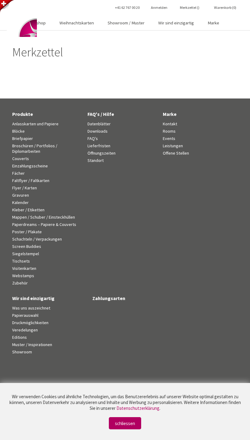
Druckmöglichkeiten (30, 322)
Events (169, 138)
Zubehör (20, 283)
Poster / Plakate (27, 231)
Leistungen (173, 145)
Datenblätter (99, 124)
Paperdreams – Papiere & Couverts (44, 224)
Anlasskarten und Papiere (35, 124)
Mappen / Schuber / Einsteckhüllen (43, 217)
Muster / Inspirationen (32, 344)
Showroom (22, 352)
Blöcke (18, 131)
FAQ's (93, 138)
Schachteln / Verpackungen (37, 239)
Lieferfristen (99, 145)
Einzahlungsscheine (30, 166)
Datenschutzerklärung (137, 408)
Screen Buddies (26, 246)
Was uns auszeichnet (31, 308)
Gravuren (20, 195)
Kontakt (170, 124)
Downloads (98, 131)
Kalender (20, 202)
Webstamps (23, 275)
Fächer (18, 173)
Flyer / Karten (24, 188)
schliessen (125, 423)
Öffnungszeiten (102, 153)
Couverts (20, 158)
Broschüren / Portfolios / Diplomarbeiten (34, 148)
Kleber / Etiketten (28, 210)
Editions (19, 337)
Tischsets (21, 261)
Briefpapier (22, 138)
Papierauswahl (25, 315)
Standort (96, 160)
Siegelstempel (25, 253)
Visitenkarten (24, 268)
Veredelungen (25, 330)
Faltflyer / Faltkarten (30, 180)
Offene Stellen (176, 153)
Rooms (169, 131)
